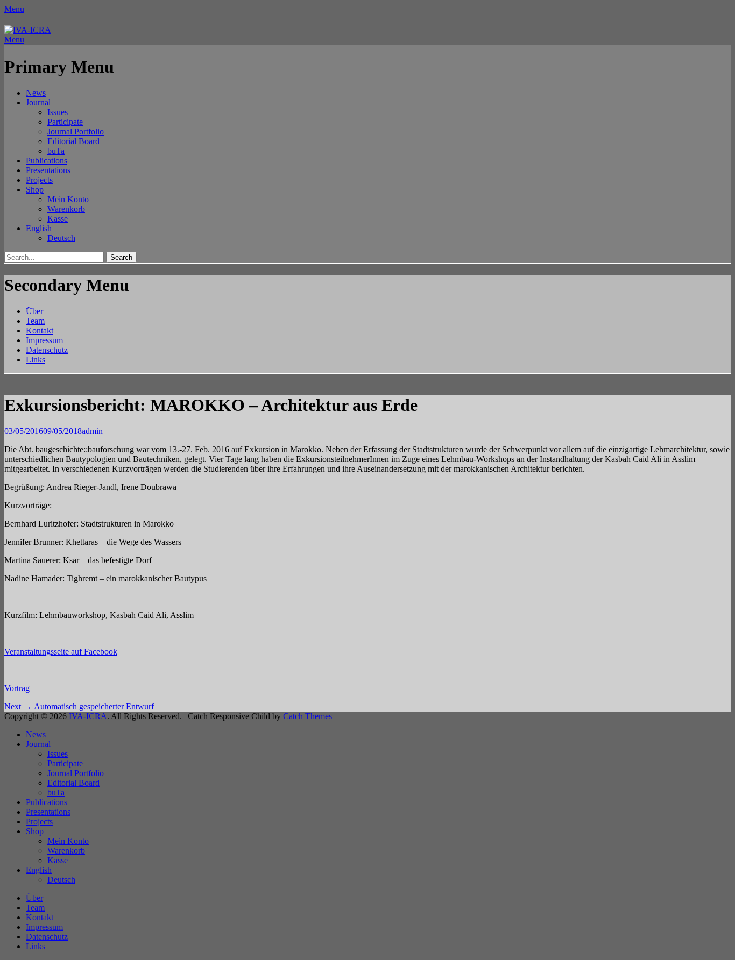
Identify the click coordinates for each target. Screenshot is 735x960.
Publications (46, 160)
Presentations (48, 170)
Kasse (57, 218)
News (36, 92)
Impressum (44, 340)
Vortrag (17, 688)
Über (34, 311)
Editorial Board (73, 141)
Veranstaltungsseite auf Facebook (60, 651)
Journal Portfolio (75, 131)
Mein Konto (68, 199)
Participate (65, 121)
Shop (35, 189)
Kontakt (39, 330)
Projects (39, 179)
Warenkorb (66, 209)
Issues (57, 112)
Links (35, 359)
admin (92, 431)
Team (35, 320)
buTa (56, 150)
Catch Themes (307, 716)
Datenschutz (47, 349)
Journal (38, 102)
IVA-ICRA (88, 716)
